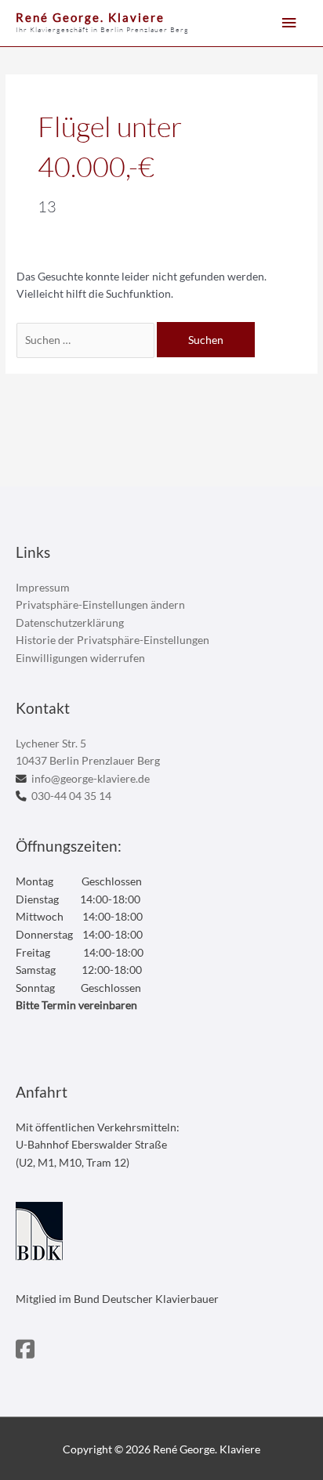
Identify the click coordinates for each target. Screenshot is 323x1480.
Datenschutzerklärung (70, 622)
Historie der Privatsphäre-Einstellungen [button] (112, 639)
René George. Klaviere (90, 17)
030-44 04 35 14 (71, 795)
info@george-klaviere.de (90, 778)
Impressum (43, 587)
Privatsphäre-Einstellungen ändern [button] (100, 604)
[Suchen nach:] (86, 339)
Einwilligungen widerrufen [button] (80, 657)
